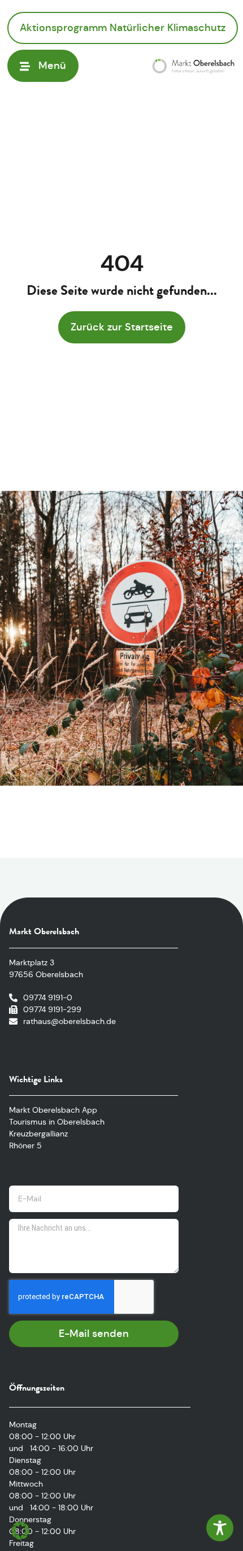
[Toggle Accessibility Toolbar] (220, 1528)
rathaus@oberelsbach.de (69, 1021)
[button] (20, 1530)
